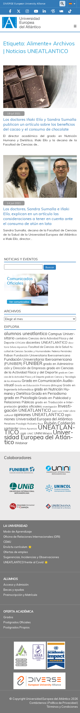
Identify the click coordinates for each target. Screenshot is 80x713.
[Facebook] (10, 11)
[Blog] (53, 11)
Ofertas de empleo (15, 552)
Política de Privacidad (62, 702)
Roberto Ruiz (35, 423)
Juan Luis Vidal (60, 410)
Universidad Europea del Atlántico (38, 437)
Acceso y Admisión (16, 584)
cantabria (21, 338)
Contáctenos (37, 702)
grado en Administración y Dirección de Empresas (39, 366)
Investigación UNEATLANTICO (38, 408)
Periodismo (9, 423)
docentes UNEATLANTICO (46, 342)
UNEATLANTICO (39, 429)
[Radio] (61, 11)
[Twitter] (18, 11)
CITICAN (20, 342)
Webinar (21, 443)
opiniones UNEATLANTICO (39, 414)
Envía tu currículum (15, 547)
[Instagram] (27, 11)
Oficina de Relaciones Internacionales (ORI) (31, 536)
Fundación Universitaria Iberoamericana (42, 355)
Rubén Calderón (59, 423)
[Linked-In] (44, 11)
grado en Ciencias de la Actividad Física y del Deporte (39, 370)
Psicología (21, 423)
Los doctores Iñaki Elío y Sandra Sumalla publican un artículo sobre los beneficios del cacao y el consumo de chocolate (39, 124)
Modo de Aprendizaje (17, 531)
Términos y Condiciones (62, 706)
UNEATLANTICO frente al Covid (23, 562)
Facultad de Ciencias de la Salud (48, 347)
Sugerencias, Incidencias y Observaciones (31, 557)
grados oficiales (30, 406)
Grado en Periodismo (49, 393)
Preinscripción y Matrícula (20, 594)
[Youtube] (36, 11)
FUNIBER (32, 363)
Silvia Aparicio (28, 428)
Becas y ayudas (13, 589)
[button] (71, 3)
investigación (50, 406)
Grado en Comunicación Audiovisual (39, 382)
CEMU (7, 541)
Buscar (49, 267)
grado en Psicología (20, 397)
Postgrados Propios (16, 627)
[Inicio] (21, 22)
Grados (8, 617)
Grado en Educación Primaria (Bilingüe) (38, 385)
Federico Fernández (62, 351)
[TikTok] (69, 11)
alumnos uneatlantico (25, 333)
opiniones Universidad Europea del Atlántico (38, 416)
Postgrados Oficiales (17, 622)
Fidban (8, 355)
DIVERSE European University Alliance (24, 3)
